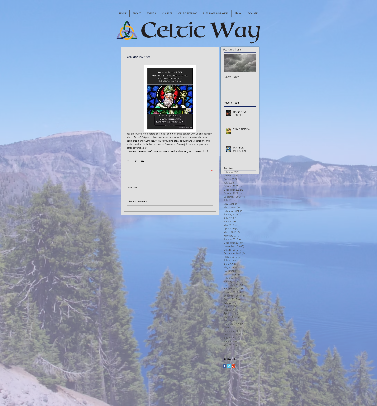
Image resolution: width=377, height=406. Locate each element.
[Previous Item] (228, 63)
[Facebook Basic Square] (224, 366)
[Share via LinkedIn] (142, 161)
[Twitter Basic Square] (229, 366)
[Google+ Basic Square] (233, 366)
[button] (137, 13)
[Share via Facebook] (128, 161)
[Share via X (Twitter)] (135, 161)
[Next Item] (251, 63)
